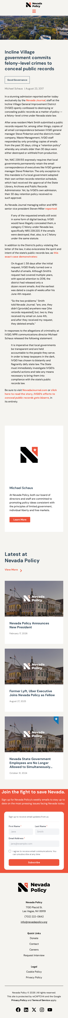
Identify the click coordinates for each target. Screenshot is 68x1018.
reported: (51, 208)
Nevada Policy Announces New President (29, 625)
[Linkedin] (26, 1009)
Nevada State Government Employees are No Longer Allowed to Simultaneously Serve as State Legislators (30, 765)
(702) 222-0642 (34, 916)
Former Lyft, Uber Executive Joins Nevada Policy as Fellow (32, 693)
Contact (34, 944)
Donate (34, 938)
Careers (34, 949)
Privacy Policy (34, 977)
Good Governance (17, 79)
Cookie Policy (34, 971)
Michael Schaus (14, 88)
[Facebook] (18, 1009)
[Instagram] (42, 1009)
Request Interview (34, 955)
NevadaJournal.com (34, 390)
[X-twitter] (34, 1009)
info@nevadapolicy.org (34, 922)
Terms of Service (41, 1000)
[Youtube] (49, 1009)
